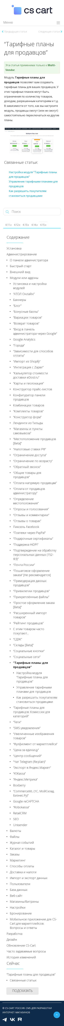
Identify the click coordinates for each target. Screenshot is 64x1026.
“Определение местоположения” (26, 501)
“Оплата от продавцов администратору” (29, 491)
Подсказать (22, 990)
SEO (16, 819)
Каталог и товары (22, 848)
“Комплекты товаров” (28, 411)
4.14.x (35, 224)
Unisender (20, 825)
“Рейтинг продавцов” (28, 623)
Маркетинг (18, 860)
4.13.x (26, 224)
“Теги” (17, 722)
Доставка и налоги (23, 872)
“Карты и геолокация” (28, 383)
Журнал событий (22, 843)
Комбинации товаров (28, 405)
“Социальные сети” (26, 657)
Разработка (14, 934)
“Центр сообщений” (27, 756)
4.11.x (8, 224)
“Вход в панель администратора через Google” (35, 331)
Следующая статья (49, 31)
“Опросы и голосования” (31, 509)
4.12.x (17, 224)
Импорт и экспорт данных (28, 878)
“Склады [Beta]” (23, 645)
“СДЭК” (17, 639)
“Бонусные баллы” (26, 312)
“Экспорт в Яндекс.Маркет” (32, 768)
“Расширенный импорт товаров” (30, 615)
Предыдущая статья (15, 31)
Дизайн (12, 939)
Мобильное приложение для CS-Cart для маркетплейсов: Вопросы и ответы (33, 923)
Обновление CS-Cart (21, 945)
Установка (14, 248)
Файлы (14, 837)
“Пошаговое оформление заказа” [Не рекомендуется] (32, 573)
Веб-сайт (16, 896)
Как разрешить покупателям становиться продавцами (36, 699)
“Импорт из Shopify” (26, 361)
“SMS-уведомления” (26, 728)
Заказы (15, 854)
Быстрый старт (21, 266)
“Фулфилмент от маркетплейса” (35, 744)
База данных (18, 890)
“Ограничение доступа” (29, 455)
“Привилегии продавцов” (31, 591)
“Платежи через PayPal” (29, 533)
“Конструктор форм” (27, 417)
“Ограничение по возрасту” (33, 461)
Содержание (18, 237)
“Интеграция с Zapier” (28, 367)
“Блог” (17, 306)
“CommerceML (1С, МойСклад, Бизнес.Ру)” (33, 793)
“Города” (19, 345)
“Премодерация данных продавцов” (29, 583)
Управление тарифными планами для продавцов (34, 689)
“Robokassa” (21, 807)
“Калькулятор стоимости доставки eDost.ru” (30, 375)
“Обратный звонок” (27, 467)
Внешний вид (20, 272)
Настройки (17, 907)
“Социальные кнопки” (28, 651)
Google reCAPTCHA (26, 801)
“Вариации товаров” (27, 317)
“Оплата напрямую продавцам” (35, 483)
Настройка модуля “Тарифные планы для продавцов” (32, 677)
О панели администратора (29, 260)
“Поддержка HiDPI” (25, 544)
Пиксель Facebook (26, 527)
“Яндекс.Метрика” (25, 779)
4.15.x (43, 224)
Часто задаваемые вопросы (26, 951)
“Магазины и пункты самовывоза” (28, 431)
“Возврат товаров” (26, 323)
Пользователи (20, 884)
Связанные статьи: (23, 980)
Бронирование (21, 913)
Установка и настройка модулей (29, 286)
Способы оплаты (22, 866)
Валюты (15, 831)
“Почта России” (24, 565)
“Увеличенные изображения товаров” (33, 736)
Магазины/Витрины (24, 901)
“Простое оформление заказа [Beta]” (33, 605)
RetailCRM (20, 813)
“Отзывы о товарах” (27, 521)
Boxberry (19, 785)
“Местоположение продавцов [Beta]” (34, 441)
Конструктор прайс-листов (32, 389)
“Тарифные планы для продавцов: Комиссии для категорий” (31, 712)
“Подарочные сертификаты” (33, 539)
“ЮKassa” (19, 773)
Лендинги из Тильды (28, 423)
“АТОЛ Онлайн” (23, 294)
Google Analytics (24, 339)
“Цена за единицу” (26, 750)
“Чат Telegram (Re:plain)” (29, 762)
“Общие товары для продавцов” (27, 475)
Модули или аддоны (24, 278)
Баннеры (19, 300)
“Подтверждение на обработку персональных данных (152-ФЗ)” (34, 554)
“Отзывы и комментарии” (31, 515)
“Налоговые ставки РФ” (29, 449)
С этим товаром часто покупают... (28, 631)
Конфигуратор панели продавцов (29, 397)
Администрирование (22, 254)
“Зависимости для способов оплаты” (33, 353)
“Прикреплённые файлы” (31, 597)
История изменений (21, 957)
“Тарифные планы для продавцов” (30, 665)
